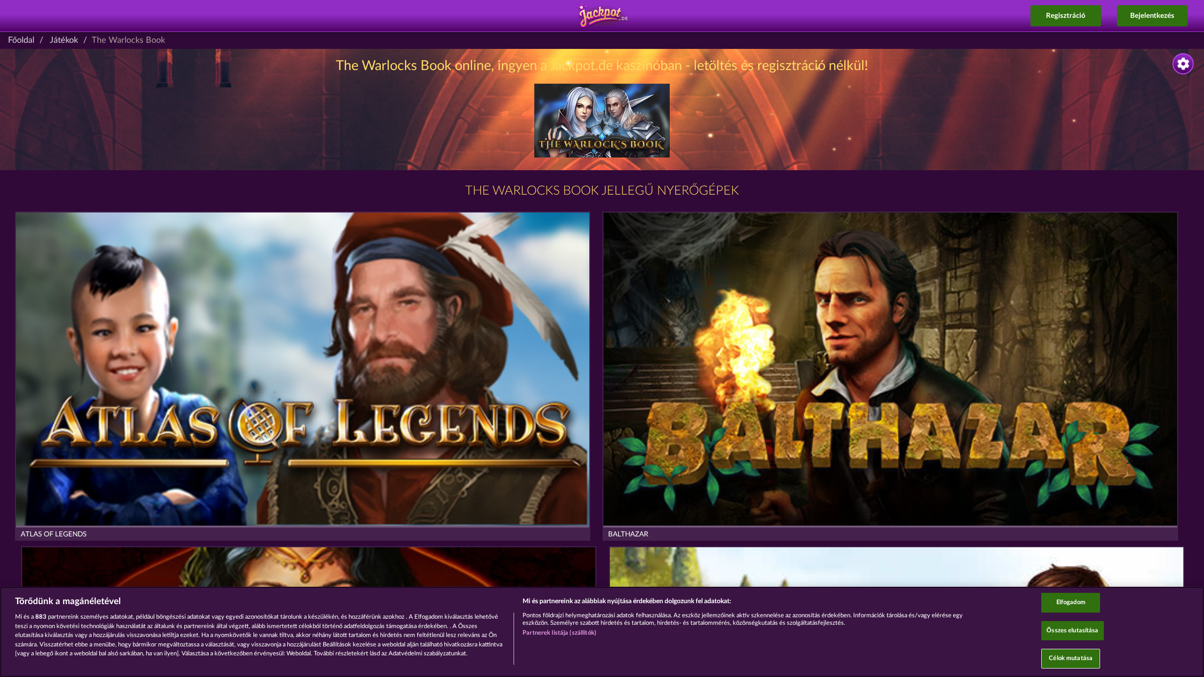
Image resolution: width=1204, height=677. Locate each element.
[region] (602, 632)
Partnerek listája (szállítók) (559, 633)
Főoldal (21, 40)
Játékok (64, 40)
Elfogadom (1070, 602)
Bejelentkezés (1152, 15)
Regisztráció (1065, 15)
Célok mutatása (1071, 658)
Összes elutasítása (1072, 631)
